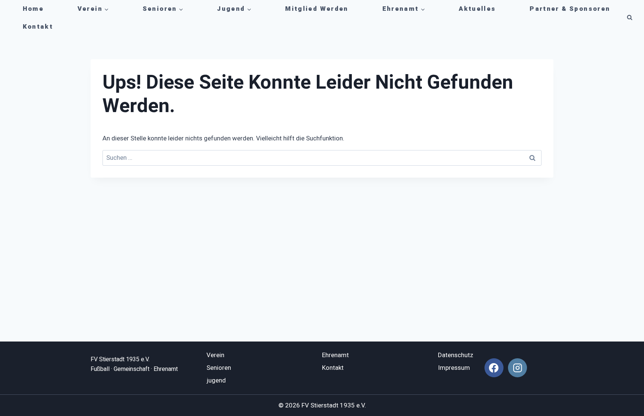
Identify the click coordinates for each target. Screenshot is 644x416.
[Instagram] (517, 367)
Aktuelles (477, 8)
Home (33, 8)
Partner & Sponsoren (570, 8)
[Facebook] (493, 367)
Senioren (218, 367)
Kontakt (38, 26)
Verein (215, 355)
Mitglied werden (316, 8)
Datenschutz (455, 355)
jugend (216, 380)
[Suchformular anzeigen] (629, 17)
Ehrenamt (335, 355)
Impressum (454, 367)
